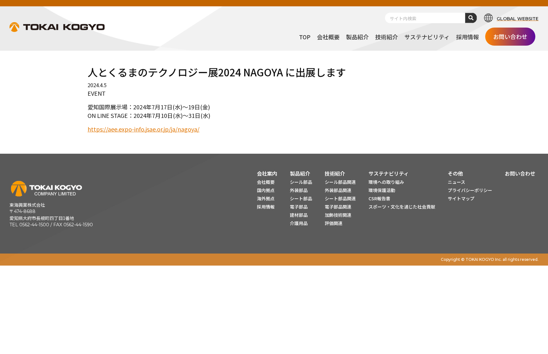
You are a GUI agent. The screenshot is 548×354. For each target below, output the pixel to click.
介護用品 (299, 223)
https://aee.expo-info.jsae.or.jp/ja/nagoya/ (143, 129)
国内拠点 (266, 190)
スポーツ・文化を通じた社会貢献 (402, 206)
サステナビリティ (389, 173)
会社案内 (267, 173)
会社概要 (266, 182)
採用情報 (266, 206)
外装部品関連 (338, 190)
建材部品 (299, 215)
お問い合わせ (520, 173)
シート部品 (301, 198)
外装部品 (299, 190)
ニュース (456, 182)
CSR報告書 (379, 198)
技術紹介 (335, 173)
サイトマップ (461, 198)
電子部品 (299, 206)
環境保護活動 (382, 190)
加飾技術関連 (338, 215)
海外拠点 (266, 198)
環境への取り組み (386, 182)
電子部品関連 (338, 206)
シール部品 (301, 182)
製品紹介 (300, 173)
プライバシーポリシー (470, 190)
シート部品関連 (340, 198)
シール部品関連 (340, 182)
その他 (455, 173)
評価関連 (333, 223)
